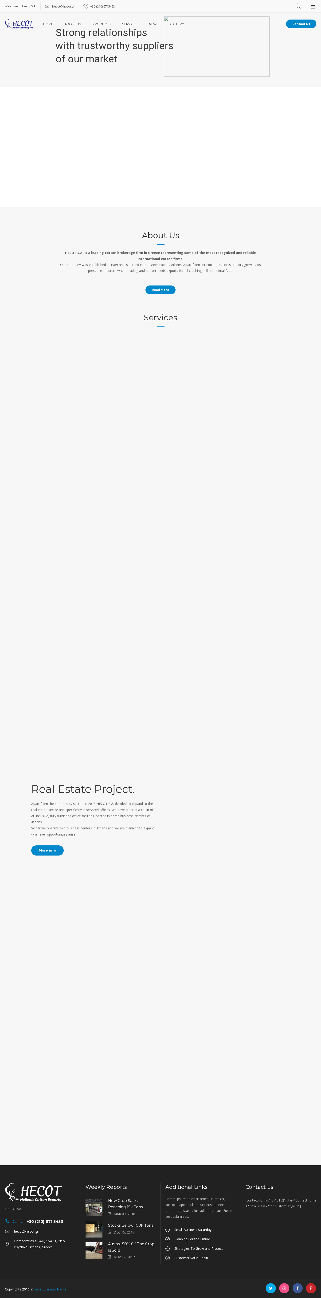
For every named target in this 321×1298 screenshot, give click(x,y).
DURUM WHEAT (193, 140)
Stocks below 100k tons (130, 1225)
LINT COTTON (61, 140)
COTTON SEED (127, 140)
